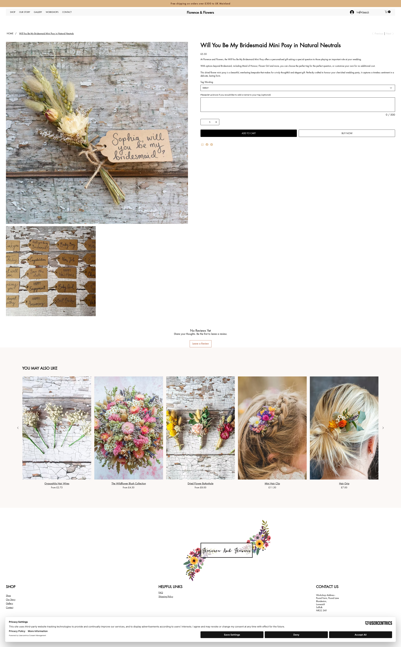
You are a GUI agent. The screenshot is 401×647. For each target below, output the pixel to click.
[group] (200, 432)
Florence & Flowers (200, 12)
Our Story (10, 599)
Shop (8, 595)
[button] (388, 11)
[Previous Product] (18, 428)
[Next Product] (383, 428)
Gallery (9, 603)
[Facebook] (207, 144)
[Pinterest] (212, 144)
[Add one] (216, 122)
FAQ (161, 592)
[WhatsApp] (202, 144)
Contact (9, 607)
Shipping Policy (166, 596)
